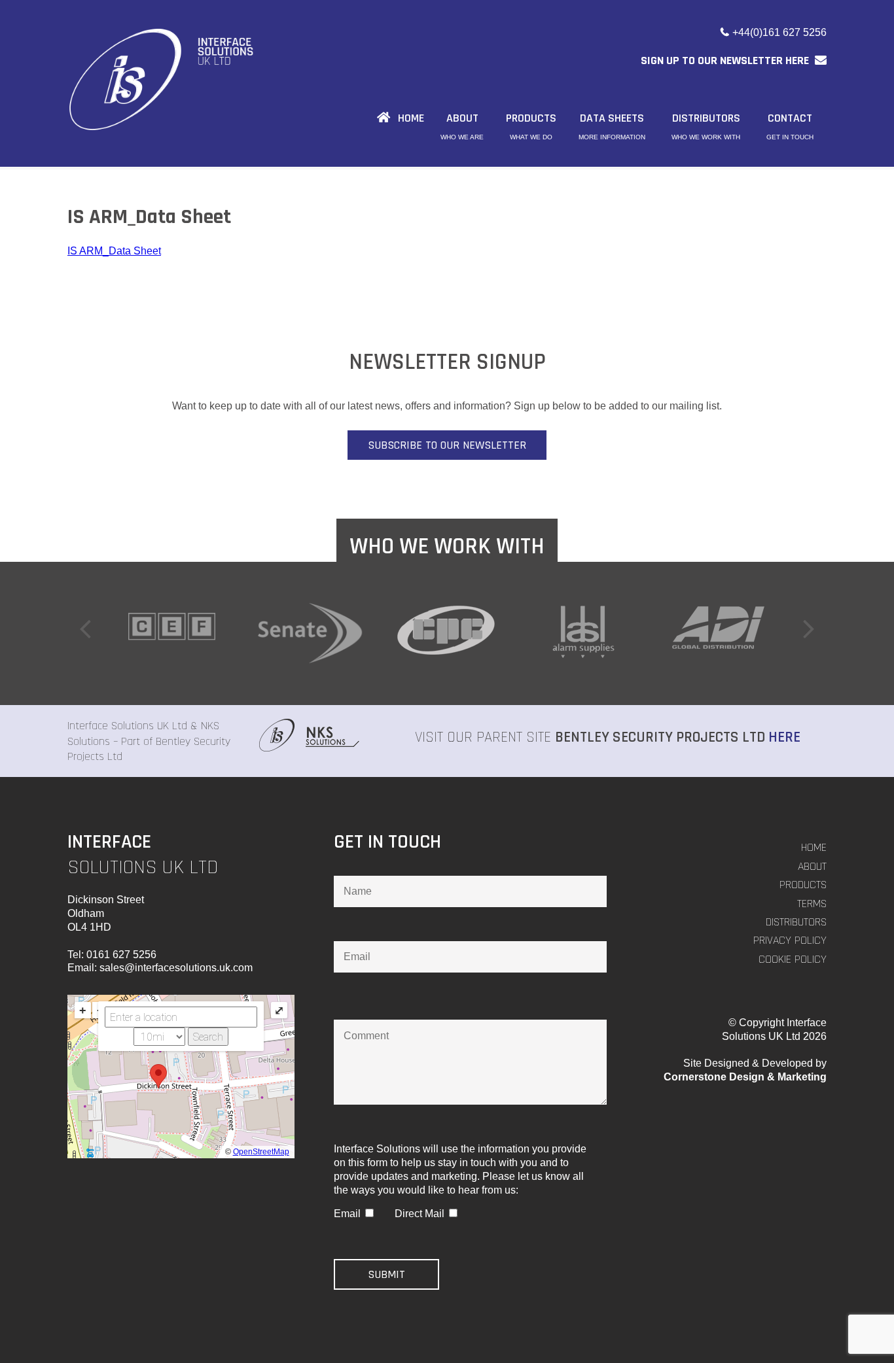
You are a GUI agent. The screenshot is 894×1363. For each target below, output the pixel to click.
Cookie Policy (793, 959)
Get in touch (790, 137)
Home (814, 847)
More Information (612, 137)
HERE (784, 737)
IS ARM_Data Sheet (114, 250)
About (812, 866)
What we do (531, 137)
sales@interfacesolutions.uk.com (176, 967)
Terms (812, 903)
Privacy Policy (790, 940)
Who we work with (705, 137)
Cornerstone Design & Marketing (745, 1076)
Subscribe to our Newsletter (447, 445)
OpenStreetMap (261, 1151)
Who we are (462, 137)
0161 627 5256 (121, 954)
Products (803, 884)
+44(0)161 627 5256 (779, 32)
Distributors (796, 921)
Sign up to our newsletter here (726, 60)
